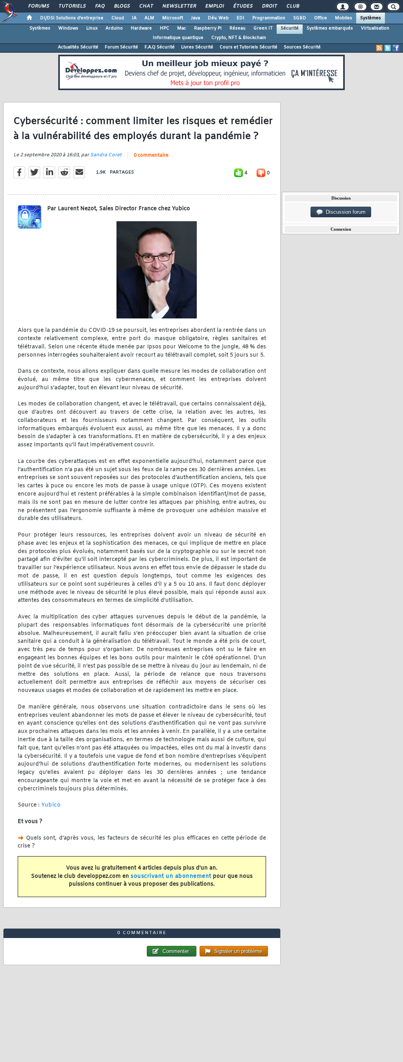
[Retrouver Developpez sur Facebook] (396, 48)
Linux (92, 28)
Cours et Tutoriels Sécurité (248, 47)
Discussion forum (344, 212)
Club (292, 6)
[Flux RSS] (379, 48)
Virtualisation (375, 28)
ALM (149, 18)
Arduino (114, 28)
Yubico (51, 805)
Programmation (268, 18)
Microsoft (172, 18)
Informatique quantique (178, 38)
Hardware (141, 28)
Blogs (121, 6)
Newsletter (178, 6)
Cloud (117, 18)
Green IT (263, 28)
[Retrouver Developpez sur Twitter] (388, 48)
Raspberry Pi (208, 28)
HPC (164, 28)
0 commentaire (151, 155)
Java (195, 18)
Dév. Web (218, 18)
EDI (240, 18)
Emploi (214, 6)
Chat (145, 6)
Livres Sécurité (197, 47)
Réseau (237, 28)
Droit (269, 6)
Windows (68, 28)
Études (242, 6)
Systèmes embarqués (330, 28)
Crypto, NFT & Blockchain (238, 38)
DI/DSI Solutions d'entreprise (72, 18)
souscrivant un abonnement (171, 876)
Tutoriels (71, 6)
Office (320, 18)
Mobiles (343, 18)
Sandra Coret (106, 155)
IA (134, 18)
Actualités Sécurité (78, 47)
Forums (38, 6)
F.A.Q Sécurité (159, 47)
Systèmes (370, 18)
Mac (181, 28)
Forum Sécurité (121, 47)
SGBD (299, 18)
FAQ (99, 6)
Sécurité (290, 28)
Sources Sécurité (302, 47)
